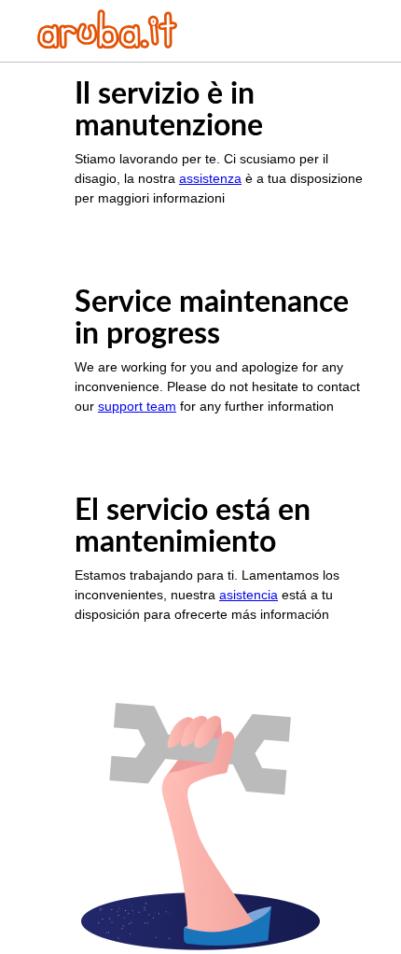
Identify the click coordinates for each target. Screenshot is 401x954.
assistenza (210, 178)
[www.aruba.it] (107, 43)
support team (137, 406)
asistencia (248, 594)
